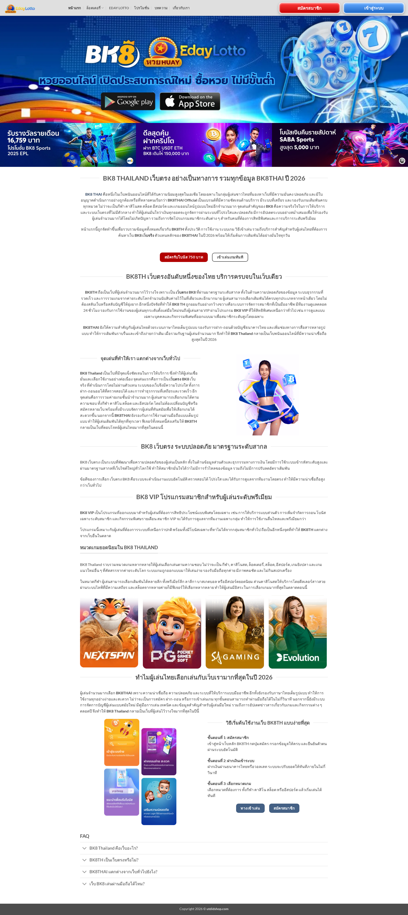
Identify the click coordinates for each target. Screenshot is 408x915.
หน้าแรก (74, 8)
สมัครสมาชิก (309, 7)
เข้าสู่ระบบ (373, 7)
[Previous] (14, 145)
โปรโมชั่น (141, 8)
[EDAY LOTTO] (32, 8)
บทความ (161, 8)
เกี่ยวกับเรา (181, 8)
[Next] (394, 145)
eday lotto (119, 8)
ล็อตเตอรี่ (93, 8)
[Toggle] (84, 848)
